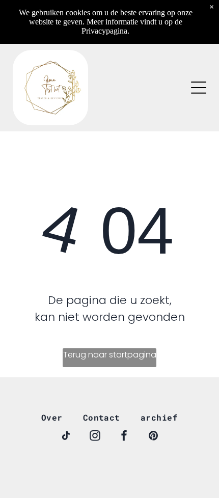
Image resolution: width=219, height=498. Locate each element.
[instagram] (95, 437)
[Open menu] (198, 87)
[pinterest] (153, 437)
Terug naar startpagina (109, 355)
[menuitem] (52, 417)
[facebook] (124, 437)
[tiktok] (66, 437)
